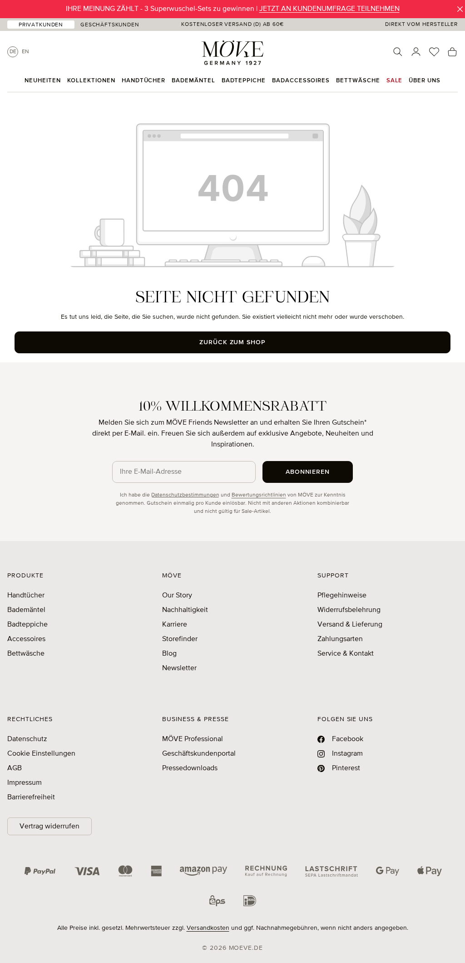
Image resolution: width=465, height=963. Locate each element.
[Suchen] (397, 51)
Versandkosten (208, 928)
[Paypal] (40, 871)
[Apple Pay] (429, 871)
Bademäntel (26, 610)
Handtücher (26, 595)
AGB (14, 768)
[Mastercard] (125, 871)
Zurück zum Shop (232, 342)
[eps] (217, 900)
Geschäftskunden (109, 25)
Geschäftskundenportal (199, 753)
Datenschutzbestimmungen (185, 495)
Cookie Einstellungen (41, 753)
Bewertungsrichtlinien (259, 495)
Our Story (177, 595)
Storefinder (180, 639)
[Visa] (87, 871)
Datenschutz (27, 739)
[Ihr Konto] (416, 51)
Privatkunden (41, 25)
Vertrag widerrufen (49, 826)
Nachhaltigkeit (185, 610)
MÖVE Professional (192, 739)
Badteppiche (27, 624)
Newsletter (179, 668)
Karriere (174, 624)
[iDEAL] (249, 900)
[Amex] (156, 871)
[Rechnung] (266, 871)
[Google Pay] (387, 871)
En (25, 52)
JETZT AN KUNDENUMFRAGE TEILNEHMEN (329, 9)
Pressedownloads (190, 768)
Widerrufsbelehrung (349, 610)
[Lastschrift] (331, 871)
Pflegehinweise (341, 595)
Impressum (24, 783)
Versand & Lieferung (349, 624)
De (13, 52)
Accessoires (26, 639)
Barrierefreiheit (31, 797)
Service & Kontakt (345, 653)
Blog (169, 653)
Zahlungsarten (340, 639)
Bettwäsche (26, 653)
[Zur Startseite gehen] (232, 52)
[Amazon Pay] (203, 871)
